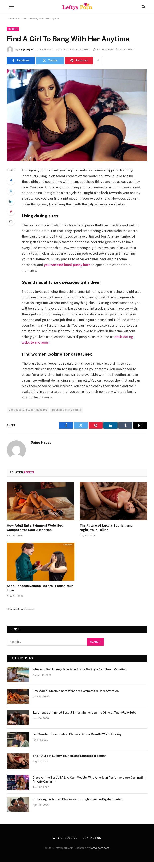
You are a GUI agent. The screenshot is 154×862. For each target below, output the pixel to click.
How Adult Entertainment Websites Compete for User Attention (35, 528)
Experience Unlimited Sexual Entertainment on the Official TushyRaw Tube (84, 712)
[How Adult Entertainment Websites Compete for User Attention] (40, 501)
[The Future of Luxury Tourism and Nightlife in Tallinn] (113, 501)
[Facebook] (11, 181)
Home (10, 18)
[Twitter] (11, 191)
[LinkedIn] (11, 201)
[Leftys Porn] (77, 6)
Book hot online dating (66, 409)
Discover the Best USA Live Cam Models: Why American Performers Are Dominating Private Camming (90, 779)
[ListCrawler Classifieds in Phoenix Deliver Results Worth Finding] (18, 739)
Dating (12, 29)
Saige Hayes (26, 49)
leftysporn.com (99, 847)
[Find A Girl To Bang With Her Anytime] (77, 115)
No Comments (105, 49)
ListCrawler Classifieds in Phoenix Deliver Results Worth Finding (77, 734)
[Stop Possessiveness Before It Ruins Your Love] (40, 562)
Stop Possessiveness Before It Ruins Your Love (40, 588)
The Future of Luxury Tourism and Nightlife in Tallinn (106, 528)
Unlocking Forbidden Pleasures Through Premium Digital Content (78, 799)
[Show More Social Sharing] (98, 60)
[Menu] (11, 6)
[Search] (143, 6)
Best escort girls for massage (28, 409)
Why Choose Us (65, 837)
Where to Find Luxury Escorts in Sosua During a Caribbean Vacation (79, 669)
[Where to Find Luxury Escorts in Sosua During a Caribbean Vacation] (18, 674)
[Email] (11, 222)
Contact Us (91, 837)
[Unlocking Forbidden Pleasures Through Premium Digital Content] (18, 804)
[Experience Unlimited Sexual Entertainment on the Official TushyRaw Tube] (18, 717)
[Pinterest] (11, 211)
